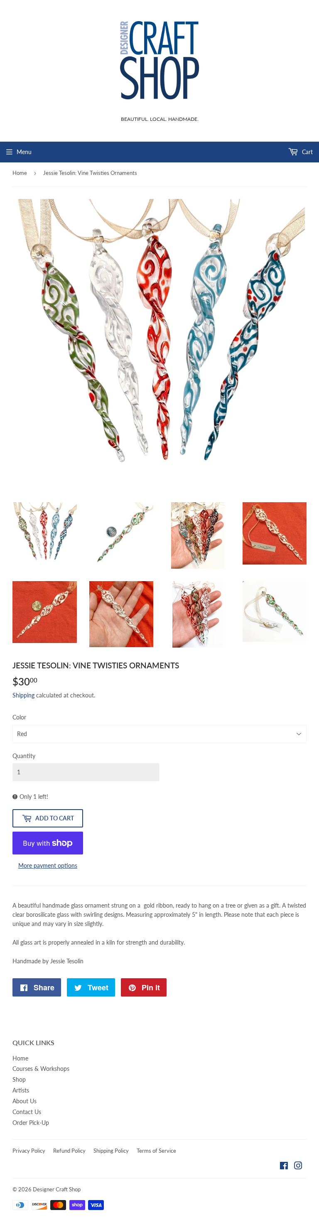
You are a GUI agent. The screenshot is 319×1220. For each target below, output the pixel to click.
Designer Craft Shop (57, 1189)
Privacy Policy (28, 1150)
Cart (306, 151)
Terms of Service (156, 1150)
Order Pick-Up (30, 1122)
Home (19, 172)
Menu (24, 151)
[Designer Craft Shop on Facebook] (284, 1166)
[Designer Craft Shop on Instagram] (298, 1166)
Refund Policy (69, 1150)
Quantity (23, 755)
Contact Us (26, 1111)
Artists (20, 1090)
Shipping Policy (111, 1150)
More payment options (47, 865)
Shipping (23, 695)
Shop (19, 1079)
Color (19, 717)
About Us (24, 1101)
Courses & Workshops (40, 1068)
